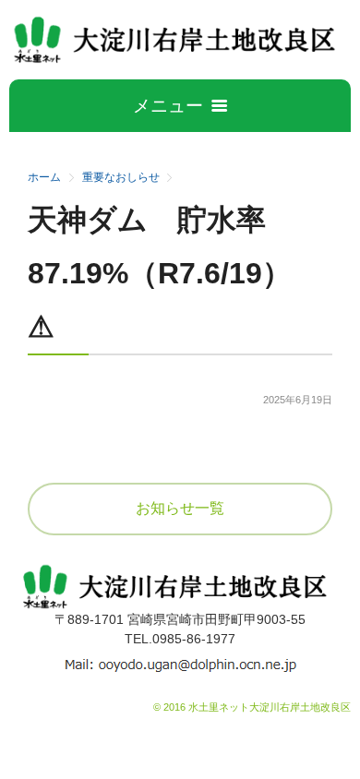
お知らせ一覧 (180, 508)
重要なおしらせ (121, 177)
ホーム (44, 177)
